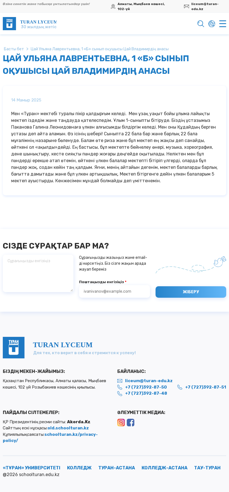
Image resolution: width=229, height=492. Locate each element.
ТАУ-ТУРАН (207, 467)
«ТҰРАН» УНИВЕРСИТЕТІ (31, 467)
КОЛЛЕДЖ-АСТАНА (164, 467)
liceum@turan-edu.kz (205, 6)
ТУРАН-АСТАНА (116, 467)
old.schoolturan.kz (68, 427)
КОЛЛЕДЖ (79, 467)
